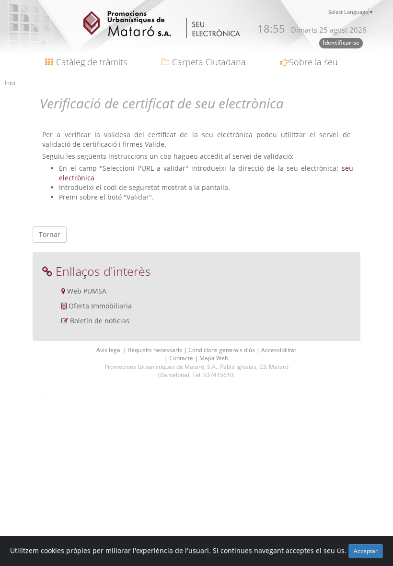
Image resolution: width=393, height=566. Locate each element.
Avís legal (109, 350)
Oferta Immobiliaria (100, 305)
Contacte (182, 358)
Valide (154, 144)
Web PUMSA (86, 290)
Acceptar (366, 551)
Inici (10, 83)
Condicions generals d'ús (222, 350)
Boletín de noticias (99, 320)
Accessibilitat (278, 350)
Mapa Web (213, 358)
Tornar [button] (49, 234)
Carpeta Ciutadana (208, 62)
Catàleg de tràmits (90, 62)
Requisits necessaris (156, 350)
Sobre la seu (313, 62)
